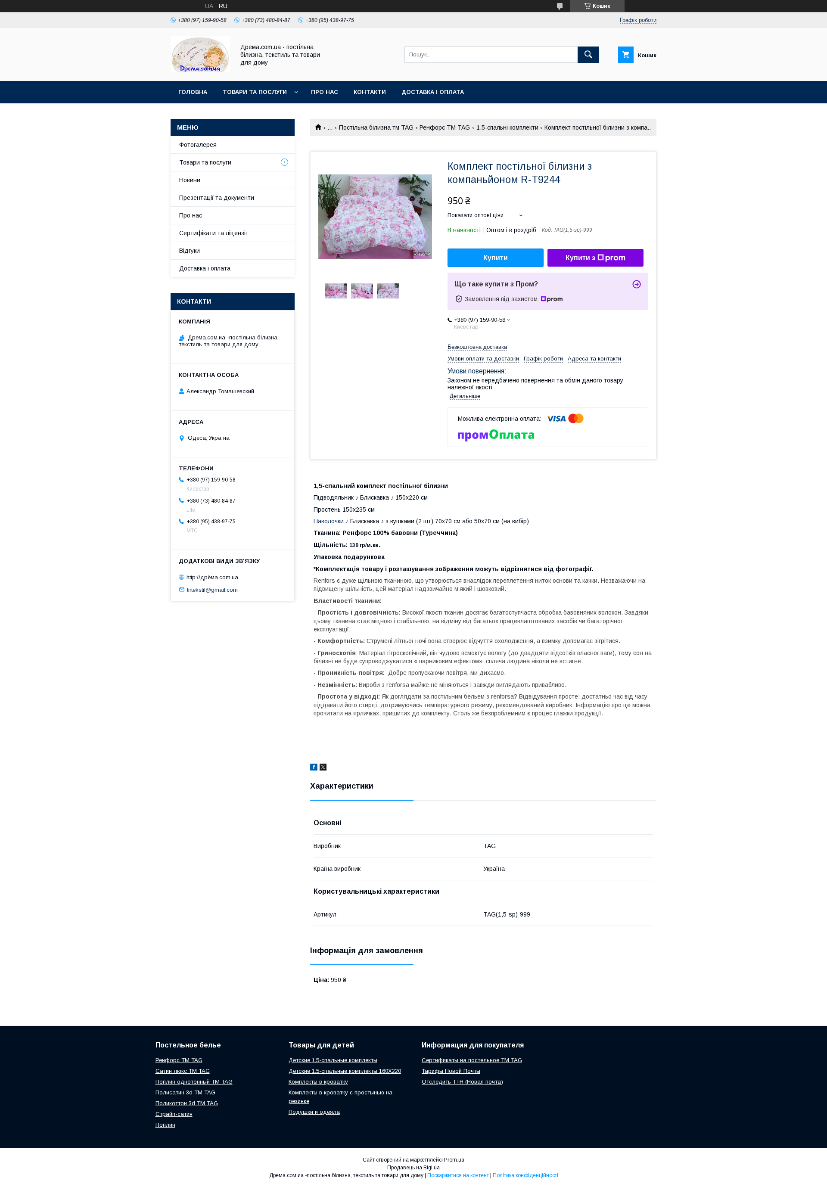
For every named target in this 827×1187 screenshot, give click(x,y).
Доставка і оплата (432, 92)
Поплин (165, 1125)
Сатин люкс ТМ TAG (182, 1071)
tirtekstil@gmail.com (212, 589)
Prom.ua (454, 1160)
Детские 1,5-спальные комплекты (333, 1060)
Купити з (580, 257)
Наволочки (329, 521)
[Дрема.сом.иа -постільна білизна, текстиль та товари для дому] (200, 69)
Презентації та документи (216, 197)
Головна (192, 92)
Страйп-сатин (174, 1114)
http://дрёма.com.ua (212, 577)
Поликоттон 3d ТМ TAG (186, 1103)
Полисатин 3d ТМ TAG (185, 1092)
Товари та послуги (255, 92)
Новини (189, 180)
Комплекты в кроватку (318, 1081)
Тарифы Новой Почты (451, 1071)
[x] (323, 768)
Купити (495, 257)
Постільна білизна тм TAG (376, 127)
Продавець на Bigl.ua (413, 1168)
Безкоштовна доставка (477, 347)
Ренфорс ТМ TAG (445, 127)
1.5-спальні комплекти (507, 127)
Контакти (370, 92)
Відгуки (189, 250)
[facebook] (313, 768)
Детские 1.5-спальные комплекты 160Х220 (345, 1071)
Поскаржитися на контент (458, 1175)
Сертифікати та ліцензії (213, 233)
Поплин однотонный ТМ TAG (194, 1081)
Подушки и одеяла (314, 1112)
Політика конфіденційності (525, 1175)
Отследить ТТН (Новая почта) (462, 1081)
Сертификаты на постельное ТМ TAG (472, 1060)
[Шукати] (588, 55)
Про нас (324, 92)
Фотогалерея (198, 144)
